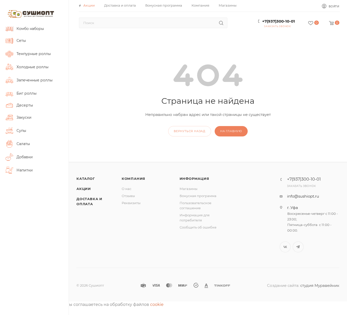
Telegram (298, 246)
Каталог (85, 179)
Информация (194, 179)
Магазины (188, 189)
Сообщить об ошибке (198, 227)
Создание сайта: (283, 285)
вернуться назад (190, 131)
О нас (126, 189)
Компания (133, 179)
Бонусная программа (198, 196)
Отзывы (128, 196)
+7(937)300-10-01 (278, 21)
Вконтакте (285, 246)
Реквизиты (131, 203)
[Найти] (221, 23)
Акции (83, 189)
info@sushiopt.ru (303, 196)
